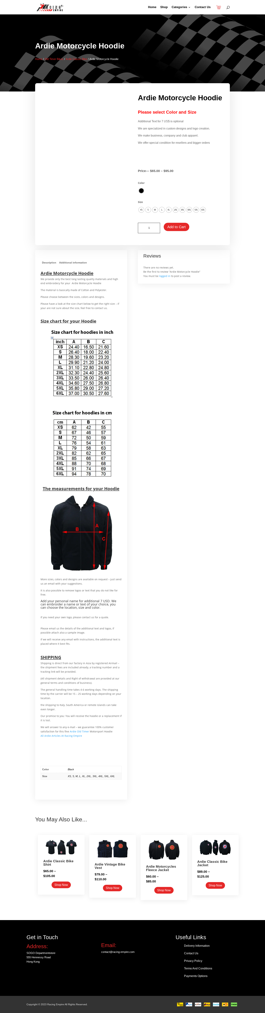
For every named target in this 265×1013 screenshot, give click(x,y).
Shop (164, 7)
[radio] (141, 190)
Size (140, 202)
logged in (164, 276)
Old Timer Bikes (54, 59)
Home (152, 7)
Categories (179, 7)
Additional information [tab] (73, 262)
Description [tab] (49, 262)
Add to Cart (176, 227)
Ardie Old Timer (80, 731)
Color (141, 183)
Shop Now (61, 884)
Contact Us (203, 7)
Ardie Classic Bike (76, 59)
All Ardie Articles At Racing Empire (61, 735)
